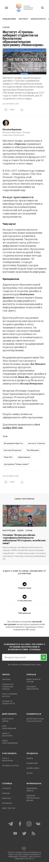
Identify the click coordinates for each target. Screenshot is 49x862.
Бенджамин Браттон (13, 443)
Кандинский (32, 763)
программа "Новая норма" (16, 464)
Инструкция (9, 530)
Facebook (20, 823)
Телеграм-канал (10, 823)
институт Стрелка (36, 443)
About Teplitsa (8, 808)
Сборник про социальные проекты (7, 687)
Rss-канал (33, 833)
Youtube (15, 833)
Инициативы (9, 19)
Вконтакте (38, 823)
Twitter (24, 833)
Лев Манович (33, 450)
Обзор (20, 530)
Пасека (30, 773)
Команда (6, 793)
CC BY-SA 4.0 (29, 859)
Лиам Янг (8, 457)
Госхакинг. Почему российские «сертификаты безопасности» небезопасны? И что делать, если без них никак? (24, 539)
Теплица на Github (10, 766)
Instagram (29, 823)
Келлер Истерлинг (13, 450)
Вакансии (6, 798)
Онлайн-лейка (33, 768)
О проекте (6, 788)
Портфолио (7, 803)
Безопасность (38, 19)
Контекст (23, 19)
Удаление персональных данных (33, 798)
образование (24, 457)
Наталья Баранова (12, 129)
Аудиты (30, 758)
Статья (6, 27)
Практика (6, 679)
